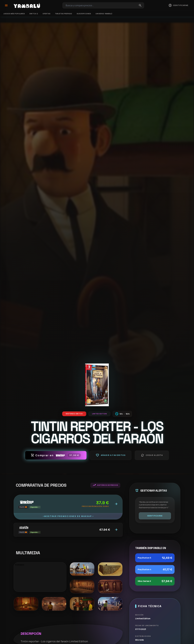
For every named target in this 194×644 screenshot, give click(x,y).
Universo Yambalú (104, 14)
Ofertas (46, 14)
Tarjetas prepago (63, 14)
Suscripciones (84, 14)
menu (6, 5)
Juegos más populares (14, 14)
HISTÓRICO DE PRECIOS (105, 485)
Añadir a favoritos (111, 455)
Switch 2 (33, 14)
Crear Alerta (152, 455)
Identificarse (155, 516)
